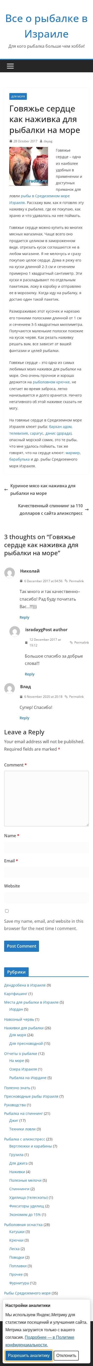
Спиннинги (19, 1188)
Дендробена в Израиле (25, 985)
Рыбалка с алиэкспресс (24, 1139)
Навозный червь (19, 1019)
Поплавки (18, 1265)
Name (11, 836)
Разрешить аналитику (29, 1355)
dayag (48, 141)
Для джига (18, 1163)
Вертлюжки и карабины (30, 1146)
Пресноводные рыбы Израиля (31, 1096)
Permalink (76, 581)
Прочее (16, 1274)
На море (16, 1060)
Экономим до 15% (25, 1214)
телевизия (18, 433)
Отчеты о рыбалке (20, 1053)
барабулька (19, 459)
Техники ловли (22, 1128)
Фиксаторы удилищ (26, 1205)
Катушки (17, 1231)
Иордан (16, 1009)
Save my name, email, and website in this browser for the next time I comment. (43, 925)
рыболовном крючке (51, 381)
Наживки (17, 1171)
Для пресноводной (26, 1043)
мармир (73, 452)
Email (11, 861)
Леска (14, 1248)
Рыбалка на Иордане (28, 1077)
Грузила (16, 1154)
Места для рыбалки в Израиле (31, 1002)
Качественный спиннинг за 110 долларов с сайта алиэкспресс (50, 509)
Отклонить (66, 1355)
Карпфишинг (15, 993)
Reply (24, 617)
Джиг (13, 1120)
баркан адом (60, 426)
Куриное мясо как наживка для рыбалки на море (42, 489)
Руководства (15, 1104)
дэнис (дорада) (58, 433)
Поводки (16, 1257)
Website (12, 886)
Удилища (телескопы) (28, 1197)
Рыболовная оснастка (23, 1224)
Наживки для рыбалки (24, 1027)
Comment (15, 765)
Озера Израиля (23, 1069)
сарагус (36, 433)
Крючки (16, 1240)
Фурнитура (19, 1282)
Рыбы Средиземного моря (27, 1293)
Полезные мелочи (25, 1180)
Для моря (18, 96)
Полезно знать (17, 1087)
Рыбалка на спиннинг (23, 1113)
